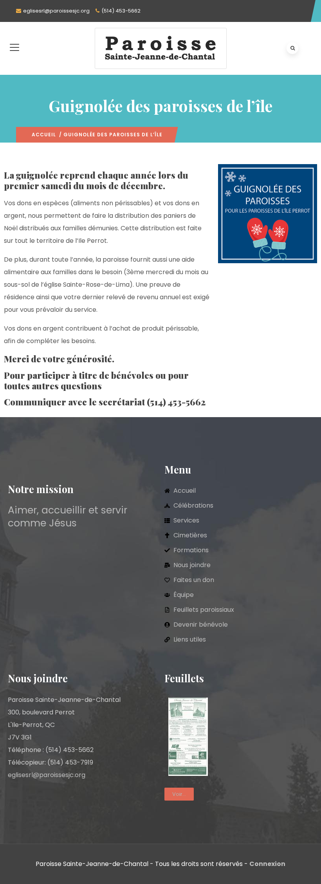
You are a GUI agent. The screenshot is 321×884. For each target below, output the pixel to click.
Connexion (267, 863)
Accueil (44, 134)
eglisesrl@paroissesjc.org (56, 10)
